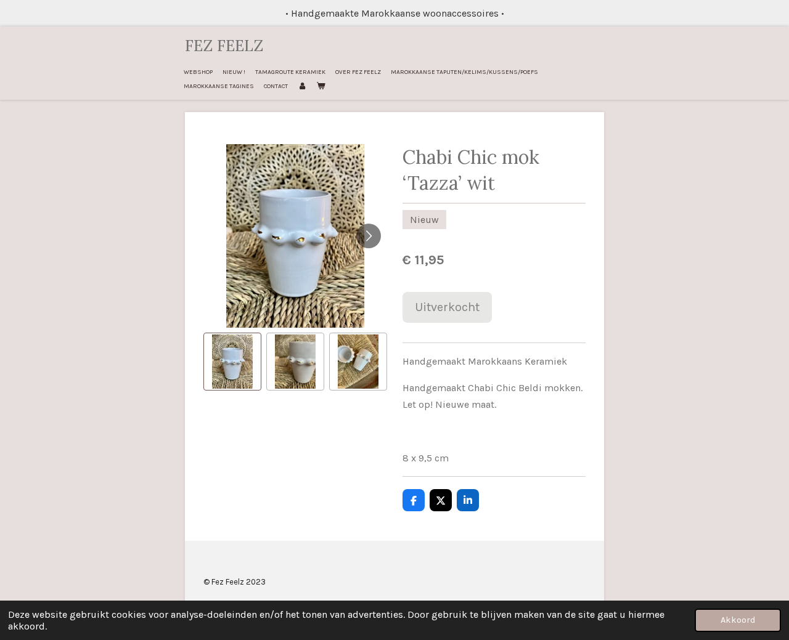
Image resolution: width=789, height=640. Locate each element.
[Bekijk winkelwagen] (320, 86)
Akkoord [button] (738, 620)
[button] (232, 362)
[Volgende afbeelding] (368, 236)
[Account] (302, 86)
